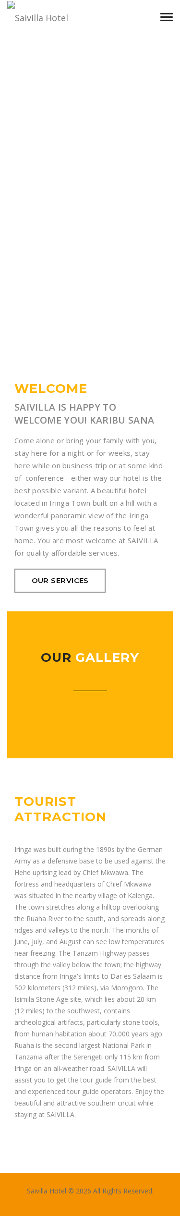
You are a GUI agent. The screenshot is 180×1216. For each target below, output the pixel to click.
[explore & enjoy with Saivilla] (55, 17)
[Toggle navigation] (166, 17)
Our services (60, 580)
